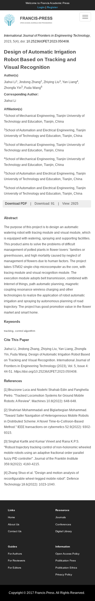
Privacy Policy (63, 574)
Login (41, 7)
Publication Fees (65, 560)
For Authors (15, 553)
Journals (60, 517)
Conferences (63, 524)
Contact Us (14, 531)
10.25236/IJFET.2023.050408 (47, 41)
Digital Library (63, 531)
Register (52, 7)
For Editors (14, 567)
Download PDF (16, 203)
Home (11, 517)
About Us (13, 524)
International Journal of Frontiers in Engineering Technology (47, 35)
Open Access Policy (67, 553)
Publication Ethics (66, 567)
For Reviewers (16, 560)
